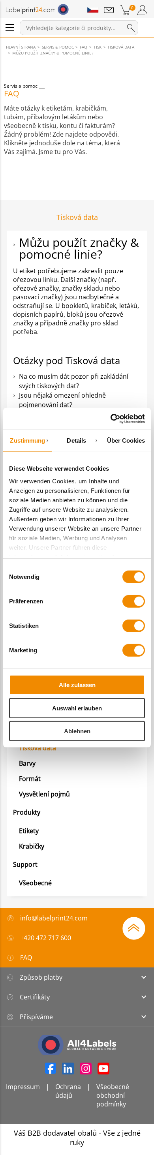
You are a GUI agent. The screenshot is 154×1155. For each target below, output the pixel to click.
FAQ (26, 957)
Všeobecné (35, 883)
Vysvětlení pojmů (44, 794)
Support (25, 864)
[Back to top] (134, 927)
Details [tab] (76, 440)
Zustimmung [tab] (27, 440)
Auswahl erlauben (77, 707)
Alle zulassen (77, 685)
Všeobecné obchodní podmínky (112, 1095)
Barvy (27, 763)
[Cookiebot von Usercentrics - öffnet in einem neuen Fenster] (111, 418)
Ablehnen (77, 731)
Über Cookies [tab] (126, 440)
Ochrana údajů (68, 1091)
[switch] (133, 601)
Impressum (23, 1086)
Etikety (29, 830)
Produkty (26, 812)
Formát (30, 778)
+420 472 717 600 (45, 937)
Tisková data (37, 748)
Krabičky (31, 846)
